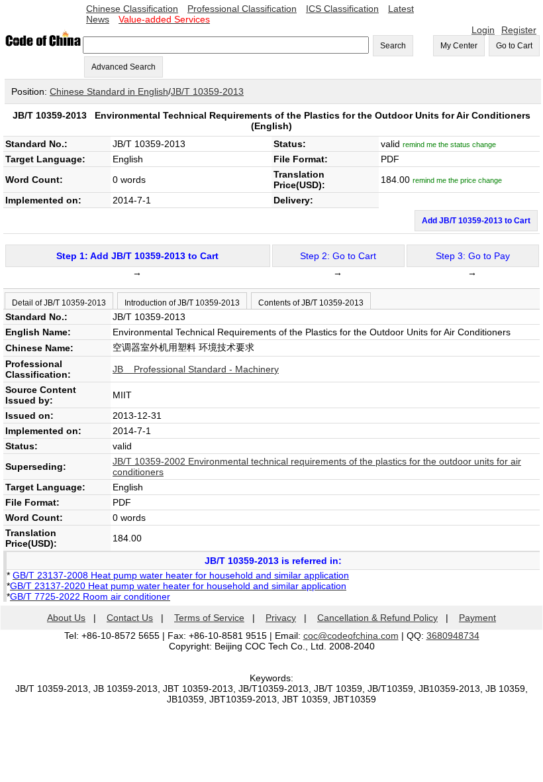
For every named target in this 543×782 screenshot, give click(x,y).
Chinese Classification (132, 8)
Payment (477, 617)
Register (518, 30)
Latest (401, 8)
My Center (458, 45)
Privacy (281, 617)
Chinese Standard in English (109, 91)
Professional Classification (242, 8)
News (97, 19)
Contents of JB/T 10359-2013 (311, 302)
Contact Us (130, 617)
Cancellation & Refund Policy (377, 617)
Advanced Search (123, 67)
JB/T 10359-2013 (207, 91)
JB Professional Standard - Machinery (196, 369)
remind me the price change (457, 180)
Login (483, 30)
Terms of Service (209, 617)
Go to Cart (514, 45)
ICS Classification (342, 8)
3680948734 (452, 635)
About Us (66, 617)
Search (393, 45)
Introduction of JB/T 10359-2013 (182, 302)
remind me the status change (449, 144)
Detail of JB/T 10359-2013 (59, 302)
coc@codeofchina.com (351, 635)
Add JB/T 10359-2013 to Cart (476, 220)
